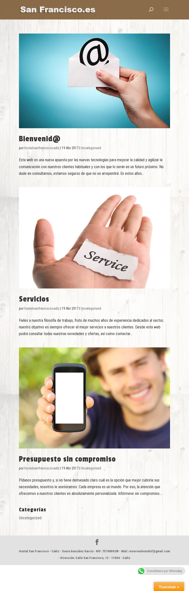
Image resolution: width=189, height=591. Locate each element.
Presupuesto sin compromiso (67, 459)
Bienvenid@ (40, 138)
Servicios (34, 299)
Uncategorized (91, 148)
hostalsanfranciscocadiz (42, 148)
